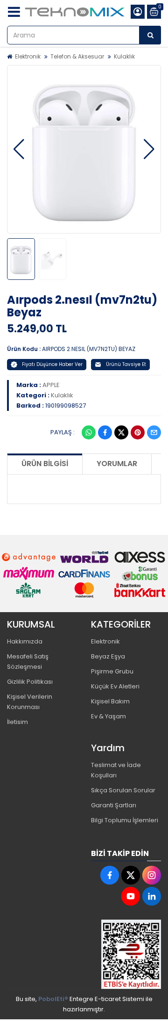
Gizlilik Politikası (30, 681)
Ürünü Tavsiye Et (126, 364)
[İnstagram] (151, 875)
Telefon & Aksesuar (77, 56)
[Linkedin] (151, 896)
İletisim (17, 721)
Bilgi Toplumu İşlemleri (124, 820)
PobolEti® (53, 998)
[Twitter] (121, 432)
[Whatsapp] (89, 432)
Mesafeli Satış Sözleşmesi (28, 661)
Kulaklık (124, 56)
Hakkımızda (24, 641)
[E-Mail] (154, 432)
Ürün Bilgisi (44, 463)
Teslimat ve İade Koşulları (116, 770)
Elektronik (28, 56)
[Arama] (150, 35)
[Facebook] (105, 432)
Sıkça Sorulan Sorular (123, 790)
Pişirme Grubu (112, 671)
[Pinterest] (138, 432)
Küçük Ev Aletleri (115, 686)
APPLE (51, 384)
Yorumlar (117, 463)
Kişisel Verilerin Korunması (29, 701)
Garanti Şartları (113, 805)
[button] (19, 149)
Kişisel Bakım (110, 701)
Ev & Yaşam (108, 716)
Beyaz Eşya (108, 656)
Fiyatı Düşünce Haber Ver (52, 364)
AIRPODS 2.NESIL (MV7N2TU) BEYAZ (88, 349)
